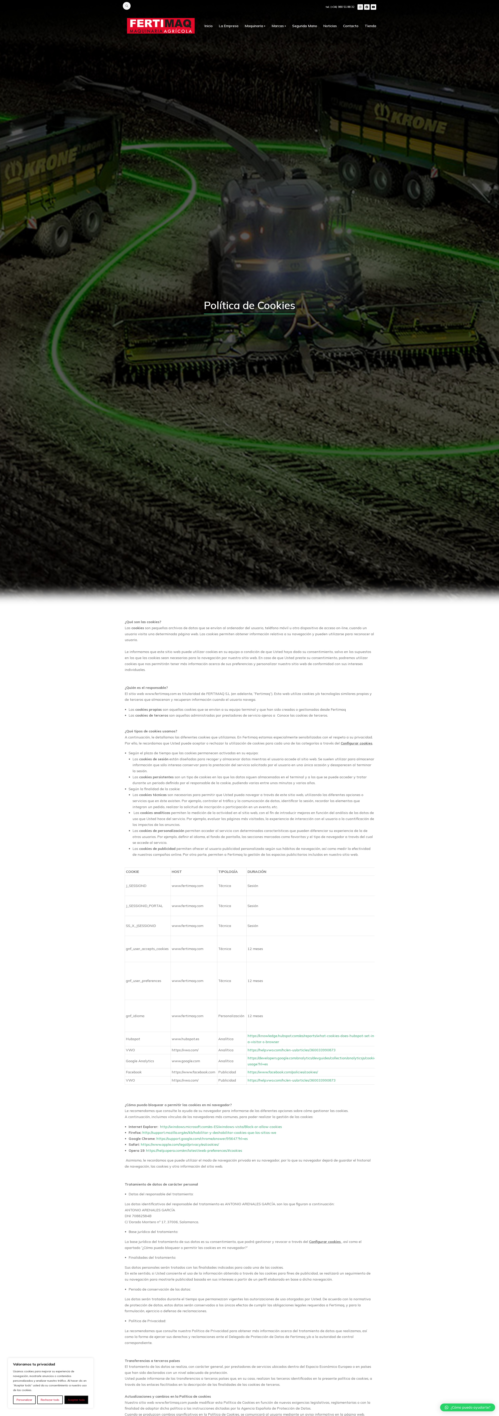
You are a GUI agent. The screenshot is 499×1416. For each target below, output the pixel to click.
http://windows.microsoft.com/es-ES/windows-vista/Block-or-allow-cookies (221, 1126)
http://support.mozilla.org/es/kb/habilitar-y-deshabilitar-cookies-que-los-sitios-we (209, 1132)
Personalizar (24, 1400)
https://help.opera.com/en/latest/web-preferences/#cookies (194, 1150)
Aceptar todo (76, 1400)
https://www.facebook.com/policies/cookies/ (283, 1072)
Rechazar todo (50, 1400)
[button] (467, 1407)
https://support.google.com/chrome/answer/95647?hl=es (202, 1138)
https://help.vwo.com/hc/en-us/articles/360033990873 (292, 1050)
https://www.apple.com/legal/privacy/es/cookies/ (180, 1144)
